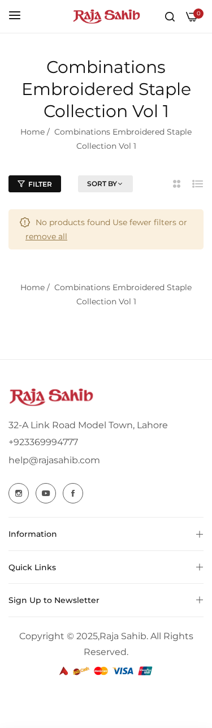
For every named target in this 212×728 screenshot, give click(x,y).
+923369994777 (43, 442)
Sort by (102, 183)
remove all (46, 236)
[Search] (170, 16)
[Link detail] (18, 493)
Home (32, 132)
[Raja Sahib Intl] (106, 16)
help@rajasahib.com (54, 460)
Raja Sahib (122, 636)
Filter (40, 184)
